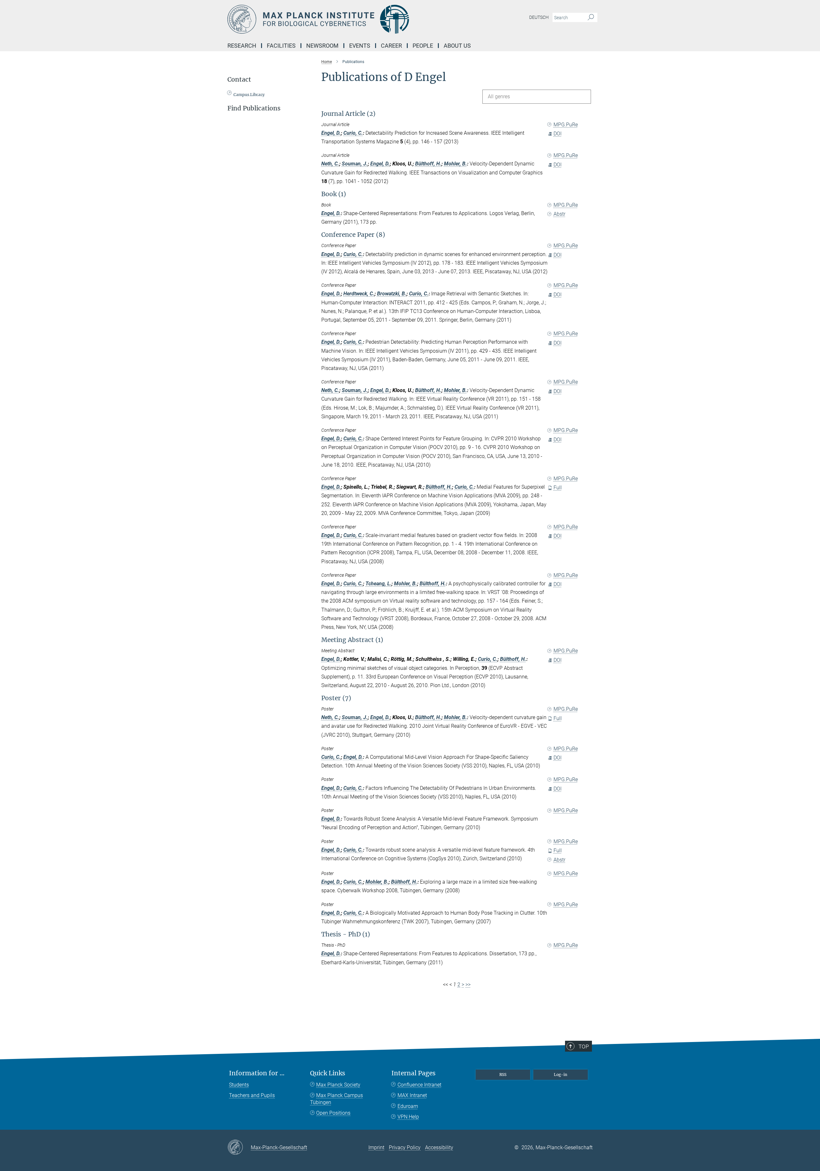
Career (391, 45)
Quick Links (327, 1073)
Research (241, 45)
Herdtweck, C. (358, 294)
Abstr (559, 214)
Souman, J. (355, 164)
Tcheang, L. (378, 584)
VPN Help (408, 1117)
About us (457, 45)
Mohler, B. (455, 164)
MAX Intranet (412, 1095)
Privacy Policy (405, 1147)
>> (468, 985)
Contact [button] (239, 79)
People (423, 45)
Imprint (376, 1147)
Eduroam (408, 1106)
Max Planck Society (338, 1085)
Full (558, 488)
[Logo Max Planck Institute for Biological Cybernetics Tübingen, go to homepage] (347, 19)
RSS (502, 1074)
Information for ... (256, 1073)
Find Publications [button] (254, 108)
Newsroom (322, 45)
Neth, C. (330, 164)
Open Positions (333, 1113)
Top (583, 1046)
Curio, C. (353, 133)
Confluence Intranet (419, 1085)
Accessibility (439, 1147)
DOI (558, 134)
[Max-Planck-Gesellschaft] (239, 1147)
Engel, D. (331, 133)
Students (239, 1085)
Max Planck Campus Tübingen (336, 1098)
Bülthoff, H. (428, 164)
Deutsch (539, 17)
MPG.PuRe (566, 125)
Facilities (281, 45)
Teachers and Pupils (252, 1095)
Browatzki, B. (391, 294)
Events (359, 45)
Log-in (560, 1074)
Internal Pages (413, 1073)
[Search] (590, 17)
